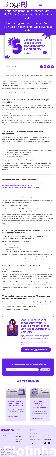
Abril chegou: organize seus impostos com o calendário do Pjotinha (15, 403)
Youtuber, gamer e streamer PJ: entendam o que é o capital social (20, 187)
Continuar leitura (13, 416)
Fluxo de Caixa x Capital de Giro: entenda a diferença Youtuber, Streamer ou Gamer (26, 183)
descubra (5, 169)
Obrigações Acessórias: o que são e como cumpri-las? (17, 185)
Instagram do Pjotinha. (43, 302)
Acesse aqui (44, 167)
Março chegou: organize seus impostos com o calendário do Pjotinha (40, 404)
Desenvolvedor (33, 433)
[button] (41, 66)
